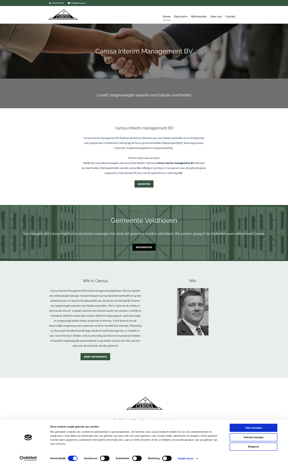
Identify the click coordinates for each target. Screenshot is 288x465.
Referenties (199, 16)
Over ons (216, 16)
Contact (230, 16)
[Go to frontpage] (144, 403)
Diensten (180, 16)
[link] (182, 16)
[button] (144, 184)
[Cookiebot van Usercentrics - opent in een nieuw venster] (28, 458)
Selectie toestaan (254, 437)
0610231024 (58, 2)
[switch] (105, 458)
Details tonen (185, 458)
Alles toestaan (253, 427)
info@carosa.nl (78, 2)
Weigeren (253, 446)
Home (167, 16)
